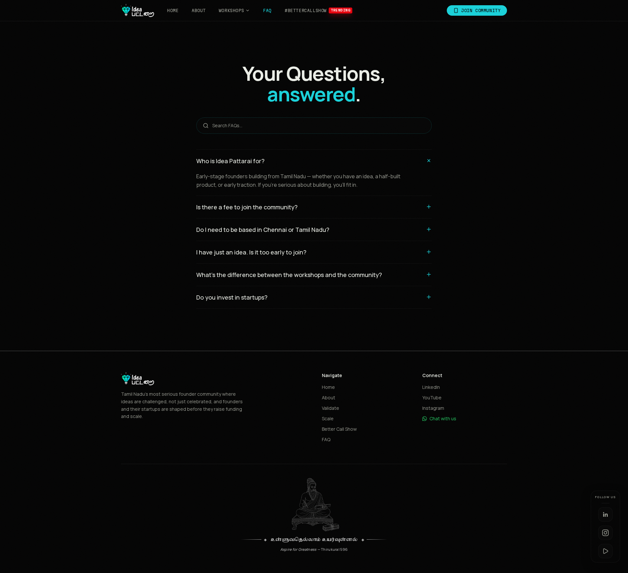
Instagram (433, 408)
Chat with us (442, 418)
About (199, 10)
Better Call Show (339, 429)
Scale (328, 418)
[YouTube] (605, 551)
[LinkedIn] (605, 514)
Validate (330, 408)
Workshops (231, 10)
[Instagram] (605, 533)
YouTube (432, 397)
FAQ (267, 10)
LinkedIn (431, 387)
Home (172, 10)
